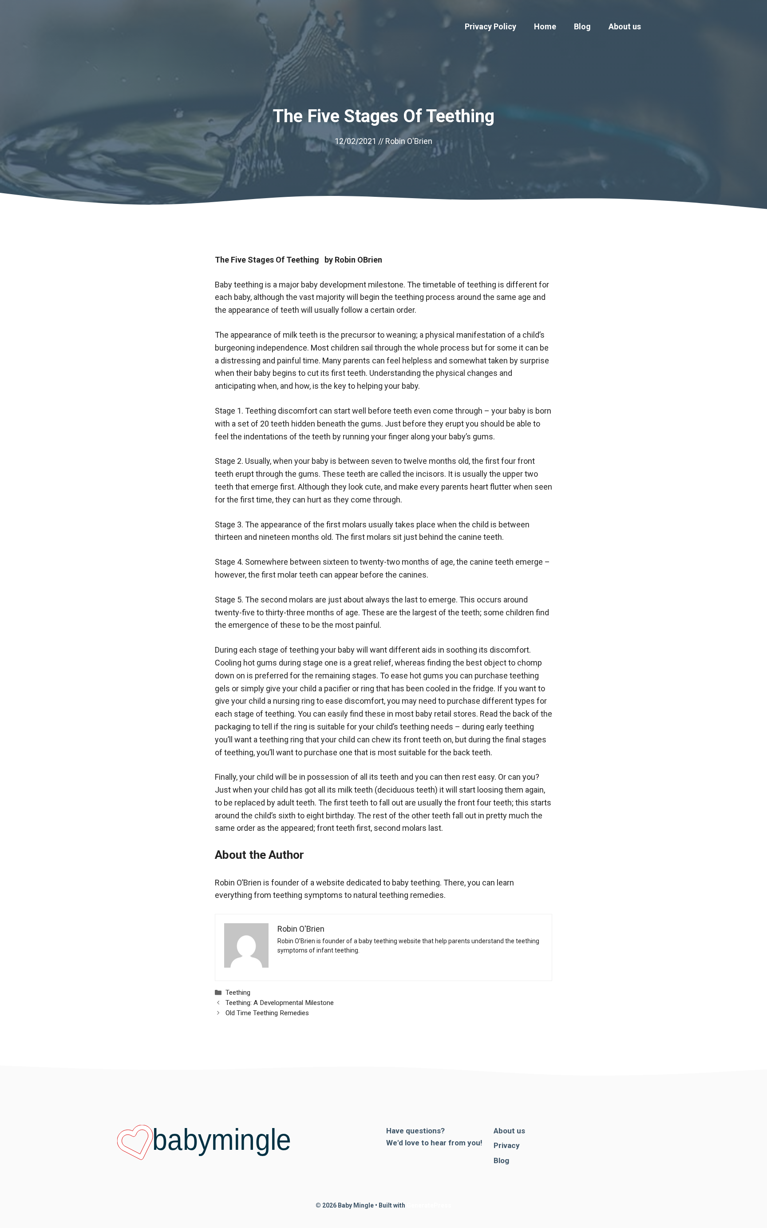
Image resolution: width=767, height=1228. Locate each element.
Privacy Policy (490, 26)
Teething (237, 993)
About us (625, 26)
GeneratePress (429, 1205)
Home (545, 26)
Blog (582, 26)
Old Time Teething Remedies (267, 1013)
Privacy (507, 1145)
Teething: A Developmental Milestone (279, 1003)
